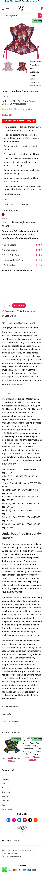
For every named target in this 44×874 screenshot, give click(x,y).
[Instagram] (14, 820)
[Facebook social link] (9, 384)
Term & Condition (7, 809)
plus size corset (30, 353)
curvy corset (26, 433)
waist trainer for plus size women (25, 380)
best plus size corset (18, 332)
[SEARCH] (40, 15)
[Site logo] (22, 8)
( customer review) (23, 109)
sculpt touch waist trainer (25, 370)
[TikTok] (30, 820)
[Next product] (7, 96)
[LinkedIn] (19, 820)
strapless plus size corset (14, 373)
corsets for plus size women (25, 346)
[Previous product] (3, 96)
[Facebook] (8, 820)
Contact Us (5, 779)
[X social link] (12, 384)
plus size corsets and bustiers (16, 356)
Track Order (5, 775)
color (4, 210)
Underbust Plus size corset (24, 91)
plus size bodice (9, 349)
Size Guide (5, 800)
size (4, 199)
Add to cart (19, 305)
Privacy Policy (6, 788)
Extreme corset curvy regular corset (19, 668)
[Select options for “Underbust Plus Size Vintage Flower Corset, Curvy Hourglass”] (30, 752)
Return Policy (6, 792)
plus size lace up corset (20, 363)
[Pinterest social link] (15, 384)
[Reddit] (36, 820)
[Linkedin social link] (18, 384)
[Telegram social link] (20, 384)
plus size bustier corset (30, 349)
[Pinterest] (25, 820)
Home (5, 91)
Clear (5, 218)
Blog (3, 805)
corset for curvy (16, 342)
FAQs (3, 783)
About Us (5, 796)
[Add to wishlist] (14, 753)
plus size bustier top (11, 353)
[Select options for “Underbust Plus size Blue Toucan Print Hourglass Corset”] (10, 753)
